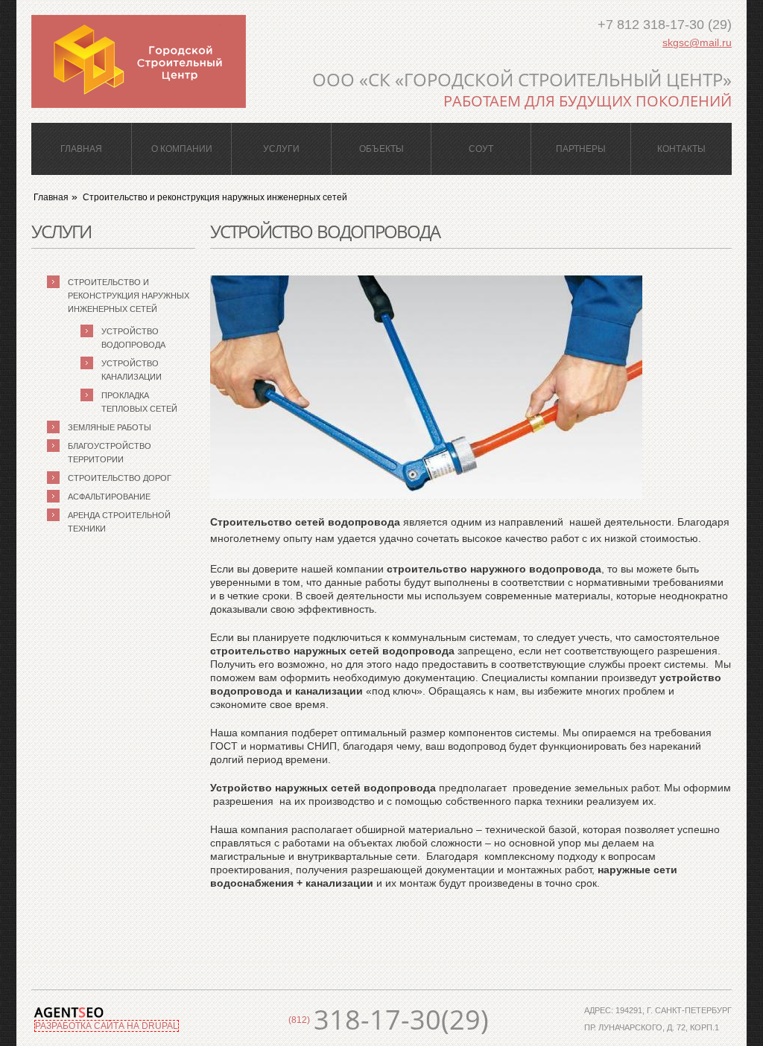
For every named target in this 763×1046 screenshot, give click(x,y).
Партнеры (581, 149)
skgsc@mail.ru (697, 42)
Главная (81, 149)
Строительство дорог (119, 477)
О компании (181, 149)
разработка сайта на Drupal (106, 1026)
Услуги (281, 149)
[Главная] (138, 61)
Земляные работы (109, 427)
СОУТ (481, 149)
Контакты (681, 149)
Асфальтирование (109, 496)
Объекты (381, 149)
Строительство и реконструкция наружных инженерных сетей (215, 197)
